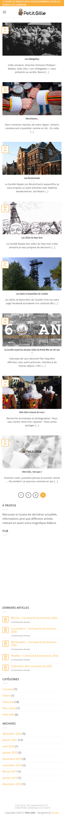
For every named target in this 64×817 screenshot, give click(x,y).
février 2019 (9, 771)
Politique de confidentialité (31, 805)
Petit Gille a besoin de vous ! (32, 412)
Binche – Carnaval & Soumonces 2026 (34, 617)
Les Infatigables (32, 59)
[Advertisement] (32, 570)
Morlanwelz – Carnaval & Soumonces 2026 (34, 644)
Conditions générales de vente (32, 808)
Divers (6, 695)
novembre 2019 (12, 765)
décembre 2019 (12, 759)
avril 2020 (8, 746)
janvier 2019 (9, 778)
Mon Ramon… (32, 118)
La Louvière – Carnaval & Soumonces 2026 (33, 630)
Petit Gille (8, 714)
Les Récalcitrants (32, 178)
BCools (55, 812)
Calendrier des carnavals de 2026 (31, 666)
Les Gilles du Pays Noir (32, 237)
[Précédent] (21, 495)
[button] (4, 12)
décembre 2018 (12, 784)
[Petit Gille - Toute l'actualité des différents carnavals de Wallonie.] (32, 12)
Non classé (9, 708)
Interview (8, 702)
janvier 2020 (9, 752)
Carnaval (7, 689)
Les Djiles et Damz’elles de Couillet (32, 293)
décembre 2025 (12, 734)
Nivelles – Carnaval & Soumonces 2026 (34, 655)
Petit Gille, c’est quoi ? (32, 471)
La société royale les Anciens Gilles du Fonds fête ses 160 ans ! (32, 351)
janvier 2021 (9, 740)
